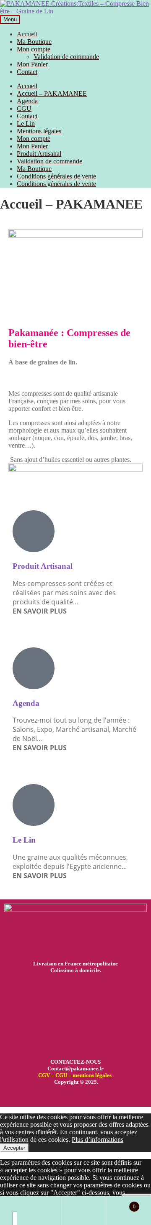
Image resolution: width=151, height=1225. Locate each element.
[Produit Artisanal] (34, 531)
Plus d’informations (97, 1139)
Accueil (27, 34)
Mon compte (33, 49)
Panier (120, 1203)
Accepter (14, 1148)
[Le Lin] (34, 805)
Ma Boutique (34, 41)
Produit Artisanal (39, 153)
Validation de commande (66, 56)
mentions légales (92, 1075)
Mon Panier (32, 64)
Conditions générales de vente (56, 176)
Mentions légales (39, 131)
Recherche (84, 1211)
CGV (44, 1075)
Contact (27, 71)
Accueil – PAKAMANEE (52, 93)
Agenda (27, 100)
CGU (24, 108)
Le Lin (26, 123)
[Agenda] (34, 668)
